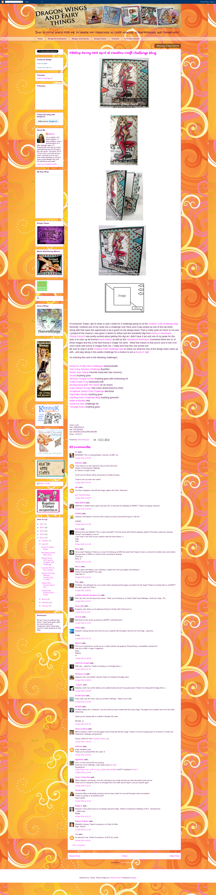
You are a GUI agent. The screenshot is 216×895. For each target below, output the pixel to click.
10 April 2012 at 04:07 (83, 498)
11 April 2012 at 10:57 (83, 601)
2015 (42, 527)
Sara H (77, 529)
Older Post (174, 856)
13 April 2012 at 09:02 (83, 680)
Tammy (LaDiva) (81, 729)
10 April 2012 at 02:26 (83, 458)
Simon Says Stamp (79, 372)
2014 (42, 531)
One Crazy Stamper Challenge (85, 369)
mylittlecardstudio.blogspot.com (87, 595)
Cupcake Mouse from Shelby (47, 569)
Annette (78, 790)
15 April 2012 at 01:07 (83, 786)
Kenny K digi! (142, 352)
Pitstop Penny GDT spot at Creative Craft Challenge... (47, 561)
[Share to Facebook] (106, 440)
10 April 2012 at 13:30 (83, 544)
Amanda (78, 617)
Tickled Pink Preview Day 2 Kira (48, 585)
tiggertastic (79, 759)
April (44, 544)
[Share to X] (103, 440)
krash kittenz (105, 339)
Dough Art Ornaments (57, 39)
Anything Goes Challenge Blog (85, 397)
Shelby (77, 628)
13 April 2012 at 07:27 (83, 669)
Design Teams (100, 39)
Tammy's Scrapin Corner (82, 378)
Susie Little (79, 606)
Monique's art (80, 674)
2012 (42, 538)
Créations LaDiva (99, 739)
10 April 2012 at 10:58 (83, 524)
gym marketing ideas (82, 495)
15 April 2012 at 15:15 (83, 801)
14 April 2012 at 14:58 (83, 772)
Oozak (73, 375)
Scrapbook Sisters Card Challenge (87, 391)
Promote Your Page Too (44, 67)
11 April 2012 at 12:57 (83, 612)
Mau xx (78, 567)
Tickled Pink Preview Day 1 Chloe (48, 593)
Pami (77, 582)
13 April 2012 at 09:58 (83, 691)
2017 (42, 524)
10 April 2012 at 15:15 (83, 577)
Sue (76, 834)
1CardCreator (80, 696)
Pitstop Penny (76, 336)
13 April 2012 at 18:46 (83, 702)
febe (76, 487)
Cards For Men (77, 404)
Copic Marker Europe (80, 388)
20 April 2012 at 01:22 (83, 816)
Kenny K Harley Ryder (47, 548)
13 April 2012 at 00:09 (83, 658)
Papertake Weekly (79, 394)
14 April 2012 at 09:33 (83, 755)
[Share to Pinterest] (108, 440)
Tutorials (115, 39)
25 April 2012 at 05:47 (83, 840)
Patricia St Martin (81, 821)
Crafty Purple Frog (79, 382)
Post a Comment (79, 845)
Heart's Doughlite (42, 63)
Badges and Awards (80, 39)
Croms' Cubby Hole (82, 777)
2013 (42, 534)
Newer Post (75, 856)
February (46, 602)
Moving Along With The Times (84, 385)
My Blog (113, 765)
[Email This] (99, 440)
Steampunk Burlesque (138, 339)
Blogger (133, 878)
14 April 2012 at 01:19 (83, 724)
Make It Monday (78, 400)
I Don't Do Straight (82, 663)
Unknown (78, 463)
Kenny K (135, 769)
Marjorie (78, 643)
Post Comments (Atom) (129, 862)
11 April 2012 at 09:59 (83, 590)
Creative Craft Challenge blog (163, 324)
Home (40, 39)
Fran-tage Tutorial (132, 39)
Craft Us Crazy (95, 769)
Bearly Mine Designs (109, 769)
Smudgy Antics (78, 407)
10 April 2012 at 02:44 (83, 483)
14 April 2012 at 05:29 (83, 742)
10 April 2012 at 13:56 (83, 562)
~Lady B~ (78, 685)
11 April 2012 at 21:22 (83, 638)
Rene (77, 549)
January (45, 606)
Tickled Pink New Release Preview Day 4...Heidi (48, 576)
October (45, 541)
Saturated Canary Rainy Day (48, 554)
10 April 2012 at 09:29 (83, 509)
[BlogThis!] (101, 440)
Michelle (78, 707)
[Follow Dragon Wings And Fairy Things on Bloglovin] (48, 122)
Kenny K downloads (161, 333)
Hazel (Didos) (80, 503)
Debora (51, 134)
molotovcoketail (115, 878)
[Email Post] (94, 440)
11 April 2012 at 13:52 (83, 623)
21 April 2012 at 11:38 (83, 830)
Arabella (78, 513)
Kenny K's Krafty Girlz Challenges (86, 366)
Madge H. (78, 806)
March (44, 599)
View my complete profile (47, 164)
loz (76, 452)
